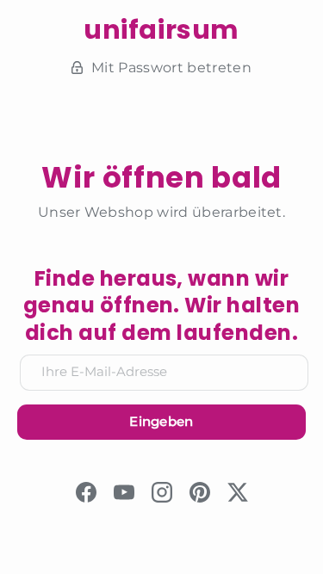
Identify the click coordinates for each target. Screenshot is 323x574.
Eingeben (161, 421)
